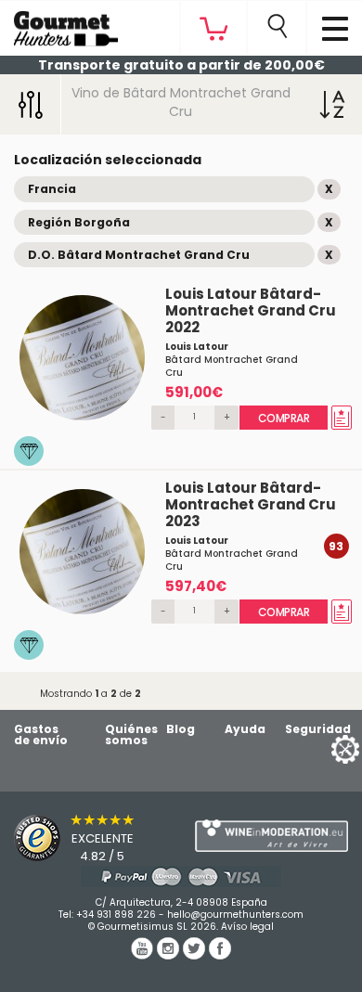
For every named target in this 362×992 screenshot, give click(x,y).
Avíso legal (247, 927)
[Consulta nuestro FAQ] (181, 876)
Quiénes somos (131, 734)
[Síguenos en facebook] (220, 955)
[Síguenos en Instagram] (170, 955)
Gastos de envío (41, 734)
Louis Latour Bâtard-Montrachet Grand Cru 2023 (250, 504)
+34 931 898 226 (116, 914)
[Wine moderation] (271, 836)
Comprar (284, 418)
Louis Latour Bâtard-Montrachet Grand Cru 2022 (250, 310)
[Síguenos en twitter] (196, 955)
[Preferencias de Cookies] (322, 748)
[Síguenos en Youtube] (144, 955)
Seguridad (318, 729)
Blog (180, 729)
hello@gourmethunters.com (235, 914)
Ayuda (245, 729)
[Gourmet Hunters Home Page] (59, 24)
